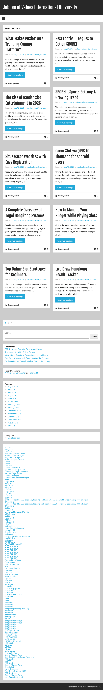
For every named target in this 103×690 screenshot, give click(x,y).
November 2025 (14, 413)
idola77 (8, 524)
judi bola (8, 465)
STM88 (8, 647)
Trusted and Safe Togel (14, 455)
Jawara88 (9, 510)
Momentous (95, 686)
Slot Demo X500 (12, 630)
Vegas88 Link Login (13, 457)
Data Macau (10, 562)
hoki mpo (9, 485)
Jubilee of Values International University (40, 7)
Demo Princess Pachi (13, 655)
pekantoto (9, 602)
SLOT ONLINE (11, 550)
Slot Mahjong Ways (13, 560)
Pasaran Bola (10, 576)
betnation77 (10, 530)
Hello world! (33, 373)
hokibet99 (9, 592)
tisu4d (7, 618)
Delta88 (8, 451)
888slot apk (10, 514)
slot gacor (9, 534)
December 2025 (14, 410)
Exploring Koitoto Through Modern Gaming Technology (27, 361)
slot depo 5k (10, 616)
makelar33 (9, 518)
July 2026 (11, 389)
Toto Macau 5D (11, 632)
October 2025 (13, 416)
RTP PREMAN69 (12, 564)
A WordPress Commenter (15, 373)
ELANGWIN (10, 542)
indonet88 (9, 522)
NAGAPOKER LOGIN (13, 594)
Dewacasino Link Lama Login (17, 477)
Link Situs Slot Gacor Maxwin (17, 512)
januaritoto (9, 586)
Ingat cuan (9, 481)
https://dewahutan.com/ (14, 528)
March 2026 (13, 401)
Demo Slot (9, 572)
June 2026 (12, 392)
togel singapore (11, 669)
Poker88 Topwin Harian (14, 459)
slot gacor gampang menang (17, 608)
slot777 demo (10, 614)
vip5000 (8, 493)
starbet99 (9, 590)
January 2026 (13, 407)
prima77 (8, 570)
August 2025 (13, 422)
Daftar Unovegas (12, 475)
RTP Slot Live (10, 643)
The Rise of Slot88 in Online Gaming (20, 352)
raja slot (8, 578)
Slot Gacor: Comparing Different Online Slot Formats (26, 358)
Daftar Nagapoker (12, 588)
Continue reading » (15, 75)
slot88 (7, 508)
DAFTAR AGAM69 (12, 568)
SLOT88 (8, 447)
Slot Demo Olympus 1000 (15, 671)
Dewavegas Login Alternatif (16, 471)
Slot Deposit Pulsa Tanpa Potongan (19, 657)
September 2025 (14, 419)
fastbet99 (9, 604)
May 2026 (12, 395)
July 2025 (11, 425)
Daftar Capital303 (12, 467)
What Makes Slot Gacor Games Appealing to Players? (27, 355)
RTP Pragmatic (11, 636)
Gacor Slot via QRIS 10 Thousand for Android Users (72, 156)
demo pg (8, 645)
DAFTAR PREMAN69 (13, 544)
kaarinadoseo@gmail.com (36, 54)
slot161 (7, 582)
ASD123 (8, 520)
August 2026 (13, 386)
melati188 (9, 610)
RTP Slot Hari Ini (11, 574)
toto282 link (10, 538)
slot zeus (8, 580)
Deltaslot (8, 489)
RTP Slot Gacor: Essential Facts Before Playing (23, 349)
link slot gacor (10, 532)
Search (8, 332)
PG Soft (8, 649)
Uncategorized (13, 83)
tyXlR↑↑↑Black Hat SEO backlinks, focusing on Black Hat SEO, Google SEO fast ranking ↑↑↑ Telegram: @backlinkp (46, 500)
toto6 (7, 598)
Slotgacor (9, 449)
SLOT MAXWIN (11, 546)
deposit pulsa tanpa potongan (17, 536)
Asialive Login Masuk (13, 473)
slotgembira (10, 526)
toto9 (7, 600)
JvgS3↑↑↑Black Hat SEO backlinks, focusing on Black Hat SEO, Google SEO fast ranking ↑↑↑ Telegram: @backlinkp (46, 504)
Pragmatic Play (11, 634)
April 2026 (12, 398)
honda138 (9, 596)
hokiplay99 (9, 483)
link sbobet (9, 667)
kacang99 (9, 584)
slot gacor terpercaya (13, 620)
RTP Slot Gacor (11, 659)
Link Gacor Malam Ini (14, 677)
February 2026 (14, 404)
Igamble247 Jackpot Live (15, 469)
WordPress (82, 686)
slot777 (8, 566)
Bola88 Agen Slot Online (15, 453)
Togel (7, 479)
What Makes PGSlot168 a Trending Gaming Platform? (24, 44)
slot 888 (8, 497)
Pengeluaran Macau (13, 640)
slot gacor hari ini (12, 624)
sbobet (7, 461)
